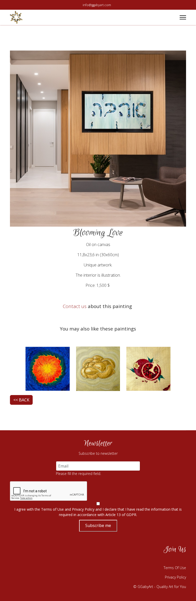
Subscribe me (98, 525)
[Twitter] (168, 560)
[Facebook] (143, 560)
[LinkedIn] (181, 560)
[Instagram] (155, 560)
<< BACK (21, 400)
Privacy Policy (83, 509)
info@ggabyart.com (97, 5)
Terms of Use (52, 509)
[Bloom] (48, 368)
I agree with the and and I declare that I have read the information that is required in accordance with (98, 512)
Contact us (75, 306)
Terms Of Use (175, 567)
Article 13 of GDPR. (121, 514)
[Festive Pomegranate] (148, 368)
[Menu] (183, 17)
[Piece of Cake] (98, 368)
